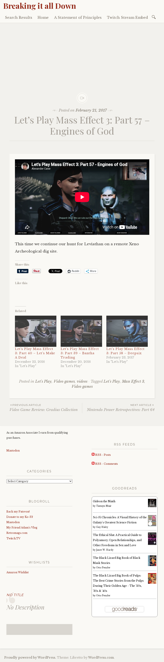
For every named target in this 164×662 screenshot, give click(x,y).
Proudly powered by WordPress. (30, 657)
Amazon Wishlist (17, 572)
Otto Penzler (103, 567)
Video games (64, 381)
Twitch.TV (13, 538)
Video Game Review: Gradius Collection (43, 407)
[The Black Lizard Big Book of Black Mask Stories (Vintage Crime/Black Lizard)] (152, 565)
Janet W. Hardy (104, 550)
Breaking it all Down (39, 5)
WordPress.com (101, 657)
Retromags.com (16, 532)
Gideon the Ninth (104, 501)
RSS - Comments (106, 463)
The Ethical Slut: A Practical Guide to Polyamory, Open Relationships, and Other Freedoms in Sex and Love (117, 540)
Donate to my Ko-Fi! (19, 516)
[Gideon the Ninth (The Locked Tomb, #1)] (152, 506)
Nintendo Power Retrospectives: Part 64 (121, 407)
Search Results (18, 17)
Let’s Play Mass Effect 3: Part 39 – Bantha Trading (80, 353)
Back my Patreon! (18, 511)
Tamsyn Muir (103, 506)
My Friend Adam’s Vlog (21, 527)
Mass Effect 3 (133, 381)
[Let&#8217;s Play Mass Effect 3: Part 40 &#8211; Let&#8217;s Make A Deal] (35, 331)
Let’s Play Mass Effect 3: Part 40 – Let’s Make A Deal (35, 353)
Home (43, 17)
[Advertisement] (82, 55)
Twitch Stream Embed (127, 17)
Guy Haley (102, 527)
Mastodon (13, 450)
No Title (15, 595)
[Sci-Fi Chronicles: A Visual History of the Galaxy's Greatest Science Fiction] (152, 525)
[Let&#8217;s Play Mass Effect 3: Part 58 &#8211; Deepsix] (127, 331)
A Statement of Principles (78, 17)
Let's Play (43, 381)
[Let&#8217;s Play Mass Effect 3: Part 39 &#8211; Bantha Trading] (81, 331)
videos (82, 381)
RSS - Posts (103, 454)
